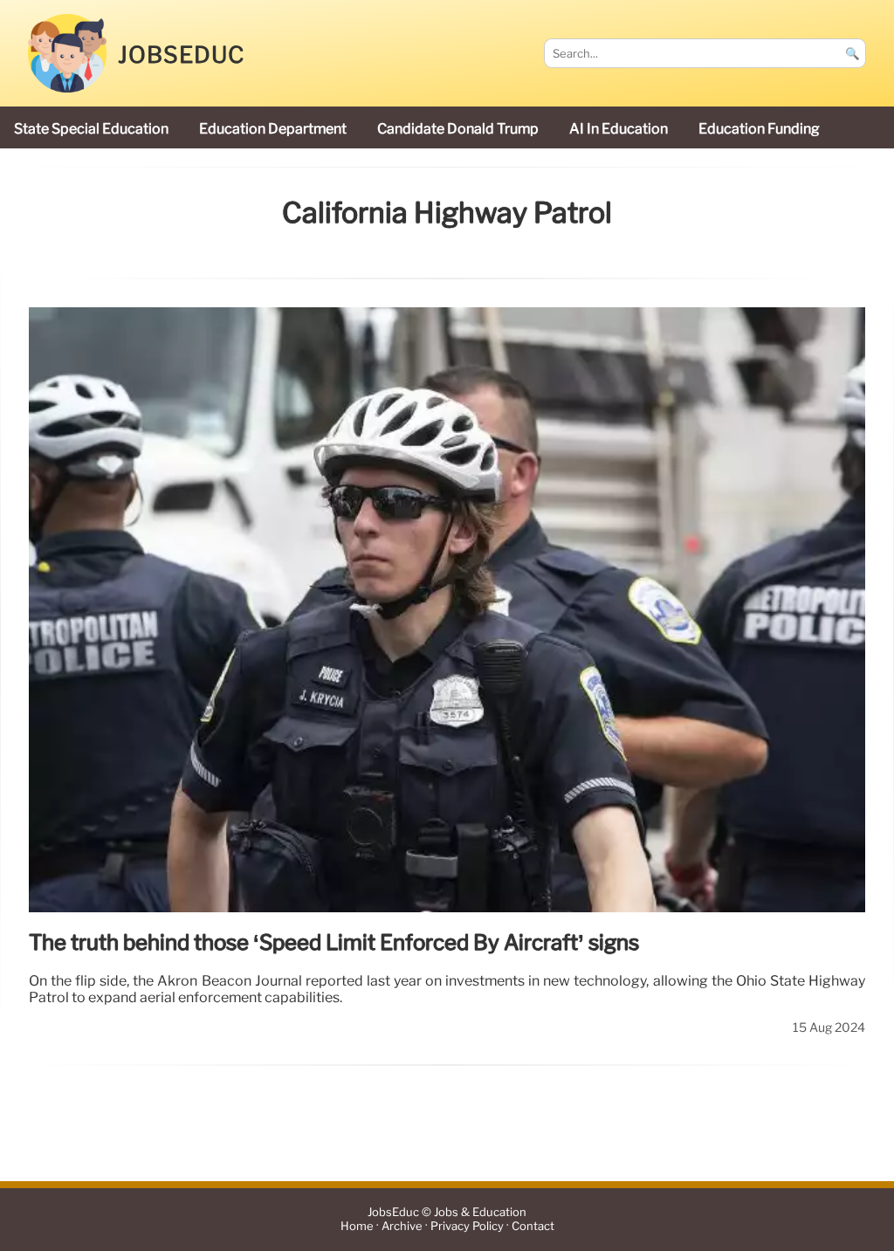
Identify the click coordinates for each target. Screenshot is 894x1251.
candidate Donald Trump (458, 128)
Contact (533, 1227)
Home (357, 1227)
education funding (759, 128)
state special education (91, 128)
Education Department (273, 128)
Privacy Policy (467, 1227)
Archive (402, 1227)
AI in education (618, 128)
